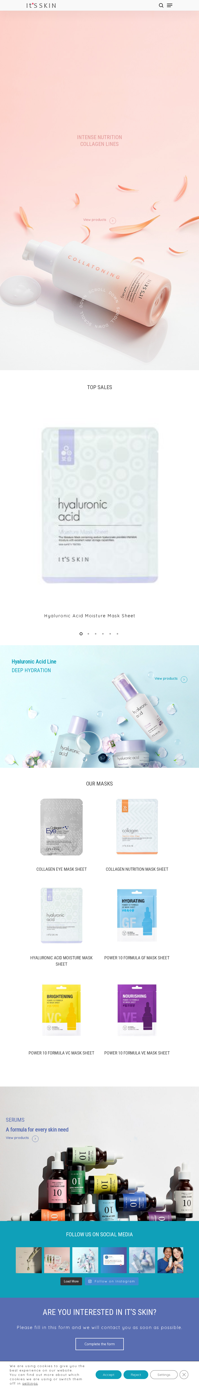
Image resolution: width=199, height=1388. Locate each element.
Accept (108, 1374)
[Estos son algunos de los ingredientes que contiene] (29, 1260)
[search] (161, 5)
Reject (136, 1374)
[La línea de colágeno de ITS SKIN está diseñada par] (170, 1260)
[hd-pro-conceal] (99, 513)
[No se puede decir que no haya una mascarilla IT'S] (57, 1260)
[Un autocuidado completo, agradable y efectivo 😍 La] (142, 1260)
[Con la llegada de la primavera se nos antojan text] (85, 1260)
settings (30, 1383)
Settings (164, 1374)
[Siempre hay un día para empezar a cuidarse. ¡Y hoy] (114, 1260)
